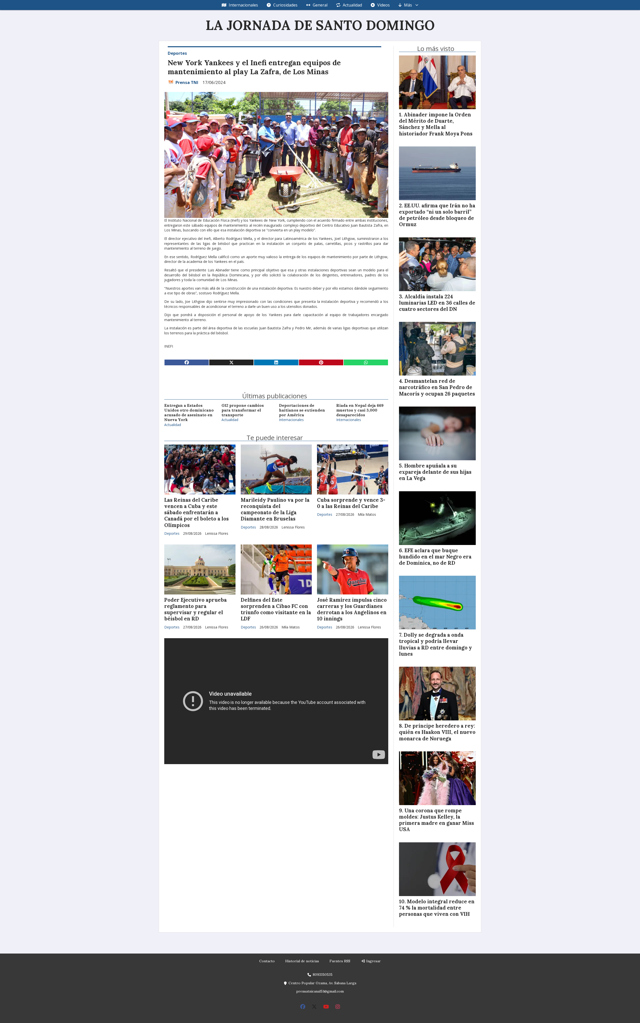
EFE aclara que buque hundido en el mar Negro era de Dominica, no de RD (435, 556)
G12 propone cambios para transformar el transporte (243, 410)
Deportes (177, 53)
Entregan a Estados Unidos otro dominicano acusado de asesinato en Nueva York (189, 412)
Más (408, 5)
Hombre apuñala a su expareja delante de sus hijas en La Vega (435, 472)
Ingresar (373, 961)
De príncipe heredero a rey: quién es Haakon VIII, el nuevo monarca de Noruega (437, 732)
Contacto (267, 961)
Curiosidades (285, 5)
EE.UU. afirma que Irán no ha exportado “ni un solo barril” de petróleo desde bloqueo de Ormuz (437, 215)
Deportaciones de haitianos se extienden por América (302, 410)
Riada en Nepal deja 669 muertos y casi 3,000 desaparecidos (360, 410)
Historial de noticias (302, 961)
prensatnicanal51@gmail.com (320, 991)
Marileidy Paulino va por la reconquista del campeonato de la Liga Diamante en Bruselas (275, 509)
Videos (383, 5)
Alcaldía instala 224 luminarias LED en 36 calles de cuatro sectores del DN (437, 302)
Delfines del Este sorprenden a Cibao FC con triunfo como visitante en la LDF (276, 609)
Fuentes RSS (340, 961)
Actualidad (352, 5)
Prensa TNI (187, 82)
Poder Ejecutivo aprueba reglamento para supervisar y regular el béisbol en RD (195, 609)
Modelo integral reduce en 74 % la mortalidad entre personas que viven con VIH (436, 907)
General (320, 5)
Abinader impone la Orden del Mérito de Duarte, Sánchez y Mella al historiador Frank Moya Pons (435, 124)
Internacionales (243, 5)
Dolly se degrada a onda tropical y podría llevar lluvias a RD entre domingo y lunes (435, 644)
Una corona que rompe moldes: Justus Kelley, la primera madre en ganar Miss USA (436, 820)
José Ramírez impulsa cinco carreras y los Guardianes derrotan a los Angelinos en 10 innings (352, 609)
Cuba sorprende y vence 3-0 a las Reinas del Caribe (351, 503)
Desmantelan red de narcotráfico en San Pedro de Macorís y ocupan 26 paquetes (437, 387)
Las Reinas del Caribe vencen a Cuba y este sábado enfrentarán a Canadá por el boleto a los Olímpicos (196, 512)
